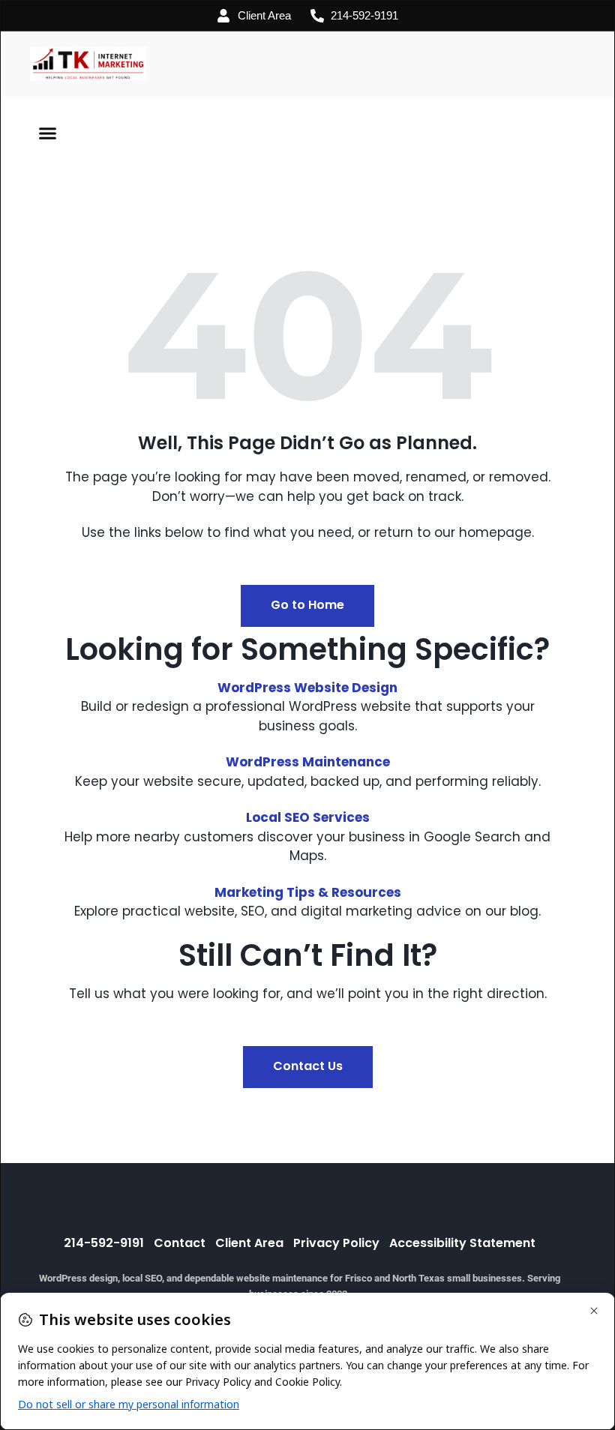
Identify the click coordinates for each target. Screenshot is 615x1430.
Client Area (249, 1243)
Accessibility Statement (462, 1243)
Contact (180, 1243)
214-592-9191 (104, 1243)
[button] (48, 133)
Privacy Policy (336, 1243)
